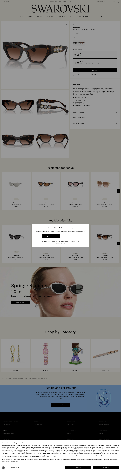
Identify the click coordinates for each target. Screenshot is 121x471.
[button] (87, 225)
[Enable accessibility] (3, 467)
